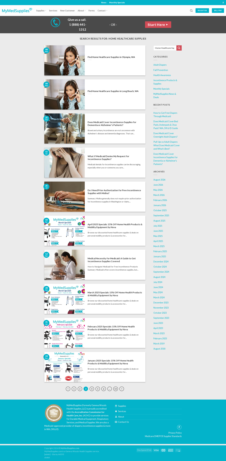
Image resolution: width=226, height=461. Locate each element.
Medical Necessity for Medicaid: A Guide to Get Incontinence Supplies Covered (112, 260)
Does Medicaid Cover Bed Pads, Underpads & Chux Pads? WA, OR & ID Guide (165, 124)
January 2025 (159, 256)
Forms (92, 10)
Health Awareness (162, 75)
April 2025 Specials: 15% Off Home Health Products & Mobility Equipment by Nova (115, 226)
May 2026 (158, 190)
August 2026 (159, 179)
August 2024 (159, 277)
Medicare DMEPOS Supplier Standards (163, 436)
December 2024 (160, 261)
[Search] (191, 10)
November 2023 (161, 307)
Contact (102, 10)
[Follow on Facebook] (179, 427)
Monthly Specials (117, 2)
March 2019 (159, 343)
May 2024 (158, 292)
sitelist (47, 457)
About (81, 10)
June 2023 (158, 323)
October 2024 (160, 266)
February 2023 (160, 338)
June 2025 (158, 231)
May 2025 (158, 236)
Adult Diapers (159, 65)
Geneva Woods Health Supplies (79, 451)
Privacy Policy (175, 433)
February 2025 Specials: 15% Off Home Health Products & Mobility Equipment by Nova (111, 328)
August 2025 (159, 220)
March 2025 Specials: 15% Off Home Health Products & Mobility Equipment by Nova (115, 294)
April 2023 (158, 328)
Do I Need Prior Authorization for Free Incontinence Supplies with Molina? (114, 192)
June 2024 (158, 287)
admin (47, 454)
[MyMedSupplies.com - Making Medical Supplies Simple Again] (17, 10)
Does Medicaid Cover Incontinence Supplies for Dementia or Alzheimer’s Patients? (112, 123)
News (103, 2)
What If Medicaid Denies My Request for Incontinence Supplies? (108, 157)
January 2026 (159, 205)
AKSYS (61, 454)
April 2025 (158, 241)
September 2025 (161, 215)
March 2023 (159, 333)
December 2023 (160, 302)
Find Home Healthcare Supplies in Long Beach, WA (113, 91)
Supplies (40, 10)
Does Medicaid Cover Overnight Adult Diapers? (165, 135)
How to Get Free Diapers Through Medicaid (165, 115)
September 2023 (161, 318)
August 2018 (159, 348)
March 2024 (159, 297)
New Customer (67, 10)
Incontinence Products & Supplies (165, 82)
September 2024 (161, 272)
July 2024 (157, 282)
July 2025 (157, 226)
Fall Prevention (160, 70)
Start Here (158, 25)
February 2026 (160, 200)
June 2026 (158, 185)
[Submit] (179, 48)
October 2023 (160, 313)
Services (53, 10)
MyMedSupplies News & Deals (164, 96)
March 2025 (159, 246)
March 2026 (159, 195)
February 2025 (160, 251)
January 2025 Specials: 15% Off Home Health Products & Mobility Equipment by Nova (111, 362)
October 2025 (160, 210)
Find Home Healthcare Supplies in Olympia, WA (111, 57)
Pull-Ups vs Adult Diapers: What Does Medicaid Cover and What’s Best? (166, 145)
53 (115, 389)
